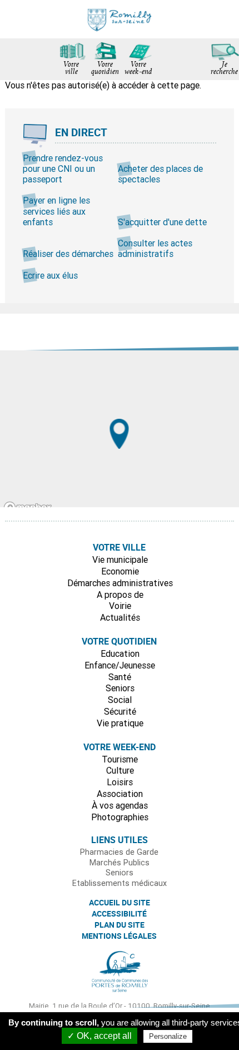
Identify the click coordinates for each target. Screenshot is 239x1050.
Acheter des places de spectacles (160, 174)
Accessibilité (119, 914)
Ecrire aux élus (50, 275)
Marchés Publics (119, 862)
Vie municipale (120, 559)
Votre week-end (138, 69)
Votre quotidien (105, 69)
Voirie (120, 605)
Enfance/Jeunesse (119, 665)
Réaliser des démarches (68, 253)
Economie (120, 571)
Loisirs (120, 781)
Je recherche (224, 69)
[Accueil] (119, 19)
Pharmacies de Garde (119, 852)
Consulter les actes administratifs (155, 248)
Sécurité (120, 711)
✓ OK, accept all (99, 1036)
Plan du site (119, 925)
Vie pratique (120, 723)
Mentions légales (119, 936)
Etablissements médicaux (119, 883)
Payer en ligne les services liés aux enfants (56, 211)
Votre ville (71, 69)
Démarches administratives (120, 582)
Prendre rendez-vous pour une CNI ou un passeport (63, 168)
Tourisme (120, 759)
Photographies (119, 817)
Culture (120, 770)
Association (120, 793)
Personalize (168, 1036)
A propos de (120, 594)
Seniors (120, 688)
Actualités (120, 617)
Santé (119, 676)
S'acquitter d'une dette (162, 221)
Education (120, 653)
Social (120, 699)
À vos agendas (120, 805)
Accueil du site (119, 903)
